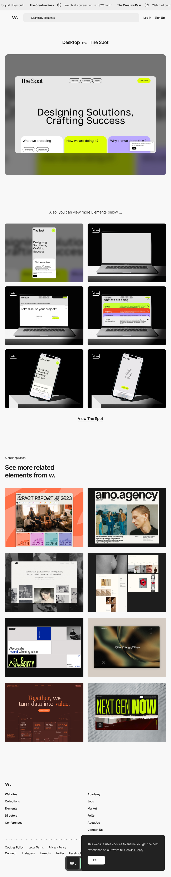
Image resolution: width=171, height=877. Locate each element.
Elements (11, 808)
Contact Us (95, 829)
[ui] (44, 378)
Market (92, 808)
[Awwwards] (15, 17)
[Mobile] (44, 253)
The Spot (99, 42)
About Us (94, 822)
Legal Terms (36, 847)
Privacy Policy (57, 847)
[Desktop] (44, 517)
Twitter (60, 853)
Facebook (75, 853)
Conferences (13, 822)
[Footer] (44, 315)
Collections (12, 801)
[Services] (127, 315)
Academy (94, 794)
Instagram (28, 853)
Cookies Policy (14, 847)
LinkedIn (45, 853)
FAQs (91, 815)
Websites (11, 794)
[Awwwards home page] (73, 863)
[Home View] (127, 647)
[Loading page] (127, 253)
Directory (11, 815)
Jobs (91, 801)
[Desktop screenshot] (44, 582)
